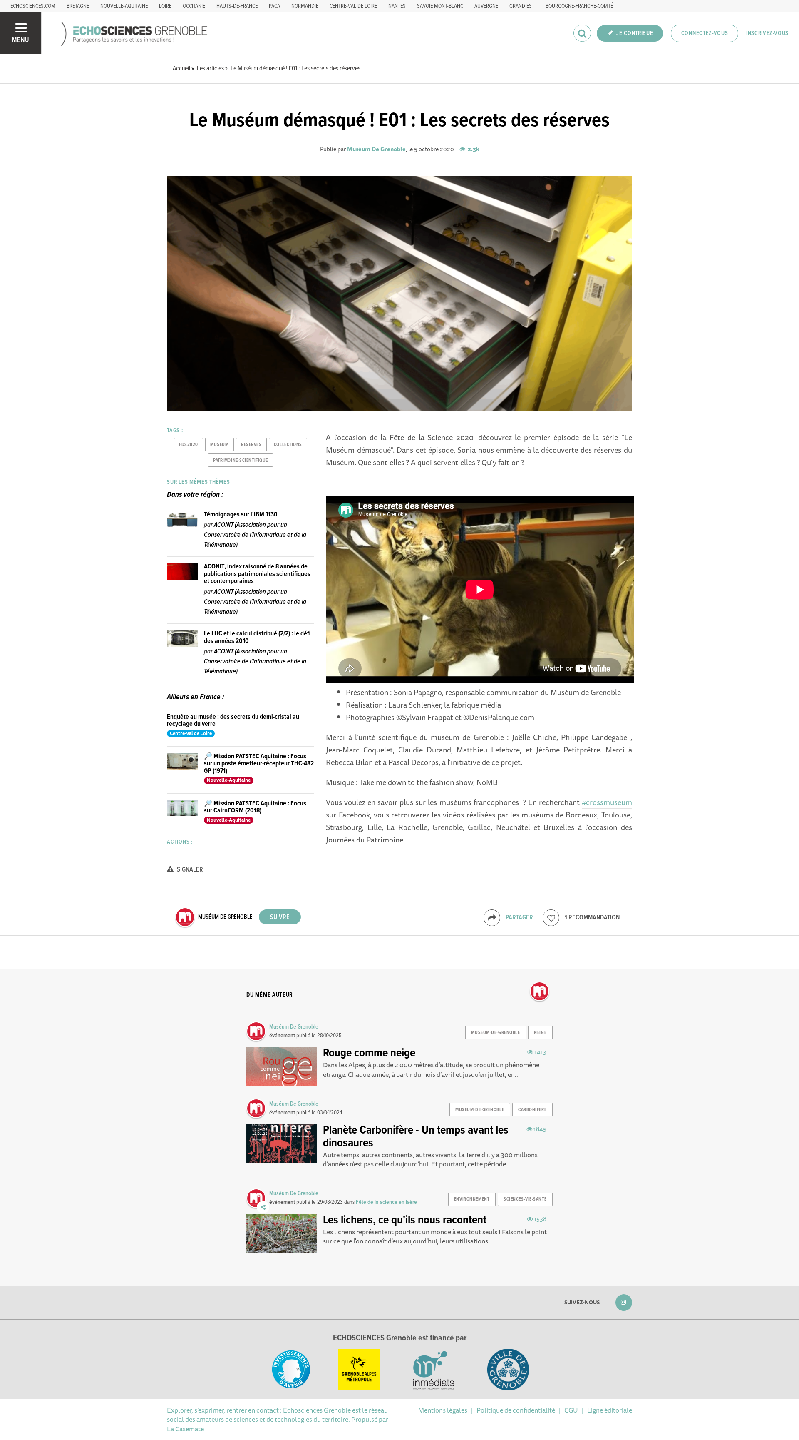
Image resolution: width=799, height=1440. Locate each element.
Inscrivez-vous (767, 33)
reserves (251, 445)
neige (540, 1033)
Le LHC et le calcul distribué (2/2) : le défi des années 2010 (257, 637)
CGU (571, 1410)
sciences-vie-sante (525, 1199)
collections (288, 445)
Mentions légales (442, 1410)
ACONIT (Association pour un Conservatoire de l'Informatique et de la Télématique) (255, 535)
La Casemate (185, 1428)
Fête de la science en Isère (386, 1202)
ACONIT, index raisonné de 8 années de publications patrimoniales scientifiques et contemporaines (257, 573)
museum (219, 445)
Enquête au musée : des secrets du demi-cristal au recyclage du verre (233, 721)
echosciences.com (32, 6)
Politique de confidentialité (515, 1410)
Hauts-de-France (237, 6)
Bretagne (78, 6)
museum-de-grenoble (495, 1033)
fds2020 (188, 445)
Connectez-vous (704, 33)
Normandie (304, 6)
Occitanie (194, 6)
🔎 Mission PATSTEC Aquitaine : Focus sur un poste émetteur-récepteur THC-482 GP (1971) (259, 763)
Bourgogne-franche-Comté (579, 6)
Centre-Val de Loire (353, 6)
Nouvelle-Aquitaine (124, 6)
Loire (165, 6)
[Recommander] (551, 917)
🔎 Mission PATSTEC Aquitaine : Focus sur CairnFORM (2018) (255, 807)
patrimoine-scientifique (240, 460)
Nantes (397, 6)
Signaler (189, 869)
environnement (471, 1199)
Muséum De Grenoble (376, 149)
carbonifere (532, 1110)
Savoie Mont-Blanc (440, 6)
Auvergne (486, 6)
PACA (274, 6)
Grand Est (521, 6)
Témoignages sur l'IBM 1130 (241, 514)
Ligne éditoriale (609, 1410)
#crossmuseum (607, 802)
